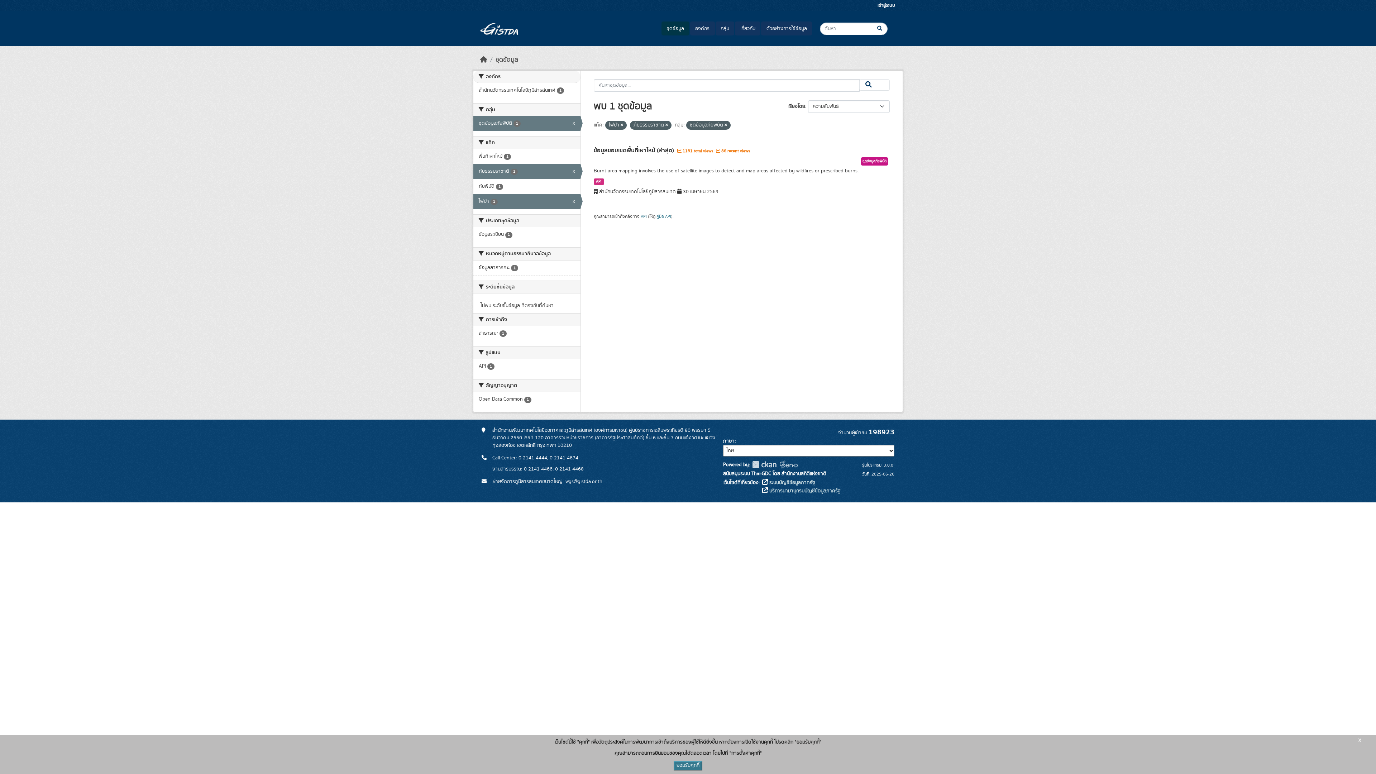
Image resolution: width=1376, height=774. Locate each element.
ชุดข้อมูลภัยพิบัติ (875, 161)
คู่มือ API (663, 216)
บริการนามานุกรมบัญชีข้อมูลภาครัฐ (804, 490)
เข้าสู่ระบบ (886, 5)
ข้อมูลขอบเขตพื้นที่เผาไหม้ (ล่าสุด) (634, 150)
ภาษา (729, 441)
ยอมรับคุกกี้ (688, 765)
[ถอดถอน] (622, 125)
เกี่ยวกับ (747, 28)
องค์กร (702, 28)
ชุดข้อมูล (675, 28)
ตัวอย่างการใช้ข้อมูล (786, 28)
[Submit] (886, 29)
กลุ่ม (725, 28)
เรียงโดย (796, 106)
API (599, 182)
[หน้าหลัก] (483, 59)
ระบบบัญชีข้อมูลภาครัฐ (791, 482)
